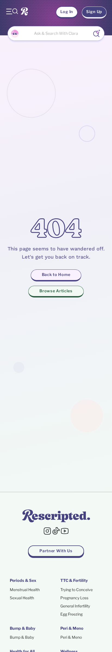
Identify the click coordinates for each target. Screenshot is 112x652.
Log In (66, 11)
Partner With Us (56, 550)
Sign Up (94, 11)
